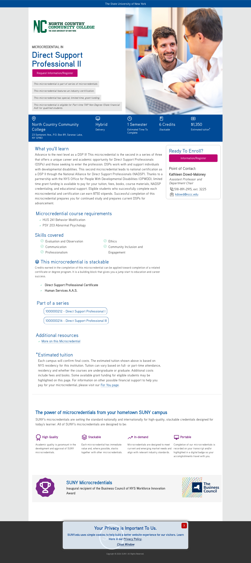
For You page (110, 385)
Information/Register (193, 158)
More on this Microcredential (61, 341)
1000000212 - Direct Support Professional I (75, 311)
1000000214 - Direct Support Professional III (76, 320)
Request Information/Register (55, 73)
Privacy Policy (132, 539)
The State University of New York (125, 3)
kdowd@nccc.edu (186, 194)
